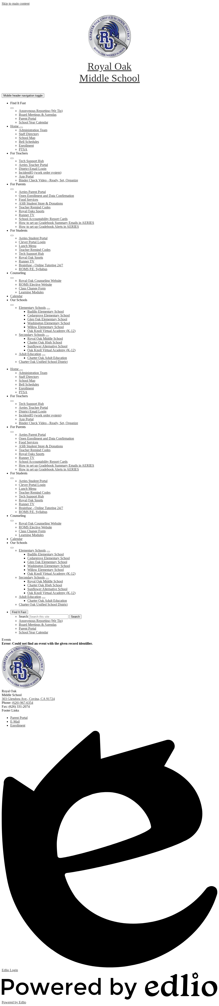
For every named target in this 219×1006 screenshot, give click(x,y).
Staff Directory (29, 134)
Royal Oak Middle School (45, 338)
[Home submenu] (21, 127)
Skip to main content (16, 3)
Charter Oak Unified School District (43, 361)
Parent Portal (27, 118)
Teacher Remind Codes (34, 207)
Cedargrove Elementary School (48, 315)
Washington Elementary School (48, 323)
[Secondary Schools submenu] (47, 335)
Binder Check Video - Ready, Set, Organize (48, 180)
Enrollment (26, 145)
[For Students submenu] (12, 235)
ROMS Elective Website (35, 284)
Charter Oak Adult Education (47, 358)
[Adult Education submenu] (43, 355)
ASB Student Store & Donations (41, 203)
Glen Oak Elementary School (47, 319)
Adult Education (30, 354)
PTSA (23, 149)
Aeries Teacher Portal (33, 165)
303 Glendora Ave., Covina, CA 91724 (28, 699)
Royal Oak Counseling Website (40, 280)
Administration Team (33, 130)
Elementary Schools (32, 307)
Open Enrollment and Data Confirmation (46, 196)
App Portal (26, 176)
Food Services (28, 199)
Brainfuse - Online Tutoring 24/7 (41, 265)
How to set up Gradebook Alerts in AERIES (49, 226)
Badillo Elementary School (45, 311)
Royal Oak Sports (31, 257)
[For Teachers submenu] (12, 158)
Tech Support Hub (31, 161)
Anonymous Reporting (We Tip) (41, 111)
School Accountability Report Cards (43, 219)
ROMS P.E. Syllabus (33, 269)
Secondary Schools (32, 334)
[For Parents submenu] (12, 189)
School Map (27, 138)
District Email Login (32, 168)
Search (23, 616)
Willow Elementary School (45, 327)
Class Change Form (32, 288)
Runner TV (26, 215)
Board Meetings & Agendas (37, 114)
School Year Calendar (33, 122)
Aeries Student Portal (33, 238)
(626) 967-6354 (22, 702)
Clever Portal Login (32, 242)
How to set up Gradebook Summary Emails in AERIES (56, 223)
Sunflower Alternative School (47, 346)
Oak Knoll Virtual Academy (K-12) (51, 331)
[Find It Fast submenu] (12, 108)
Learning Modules (31, 292)
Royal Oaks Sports (31, 211)
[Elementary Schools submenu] (48, 308)
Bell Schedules (29, 141)
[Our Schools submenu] (12, 305)
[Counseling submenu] (12, 278)
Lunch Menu (27, 246)
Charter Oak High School (44, 342)
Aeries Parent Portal (32, 192)
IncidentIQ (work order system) (40, 172)
